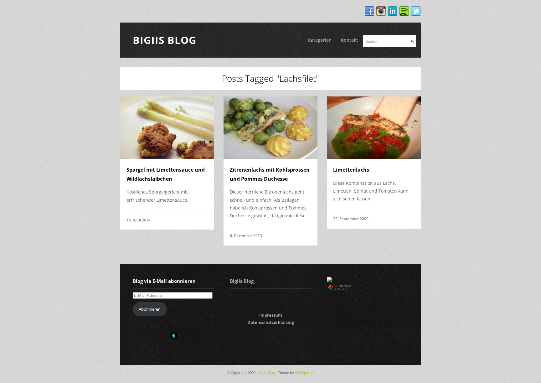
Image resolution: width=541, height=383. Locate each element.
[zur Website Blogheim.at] (345, 289)
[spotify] (404, 11)
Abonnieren (150, 309)
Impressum (270, 315)
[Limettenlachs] (374, 127)
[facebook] (369, 11)
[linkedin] (393, 11)
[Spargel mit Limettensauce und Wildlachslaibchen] (167, 127)
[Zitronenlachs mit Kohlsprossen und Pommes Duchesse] (270, 127)
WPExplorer (304, 372)
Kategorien (320, 40)
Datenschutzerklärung (270, 322)
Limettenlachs (351, 169)
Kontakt (349, 40)
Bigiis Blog (164, 40)
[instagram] (381, 11)
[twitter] (416, 11)
